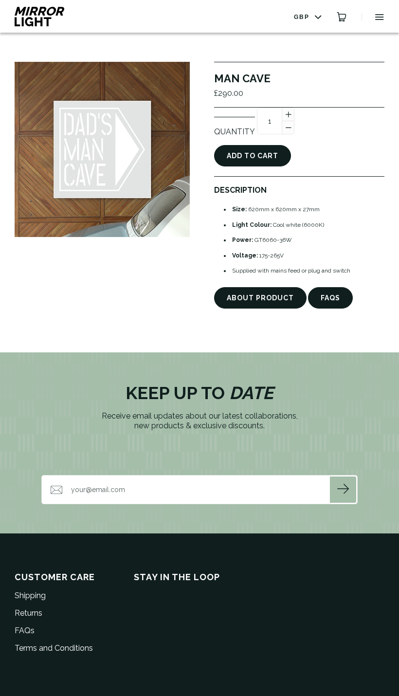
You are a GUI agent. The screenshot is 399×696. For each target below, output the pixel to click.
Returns (28, 613)
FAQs (330, 298)
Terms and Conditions (54, 648)
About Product (260, 298)
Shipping (30, 595)
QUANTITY (234, 131)
